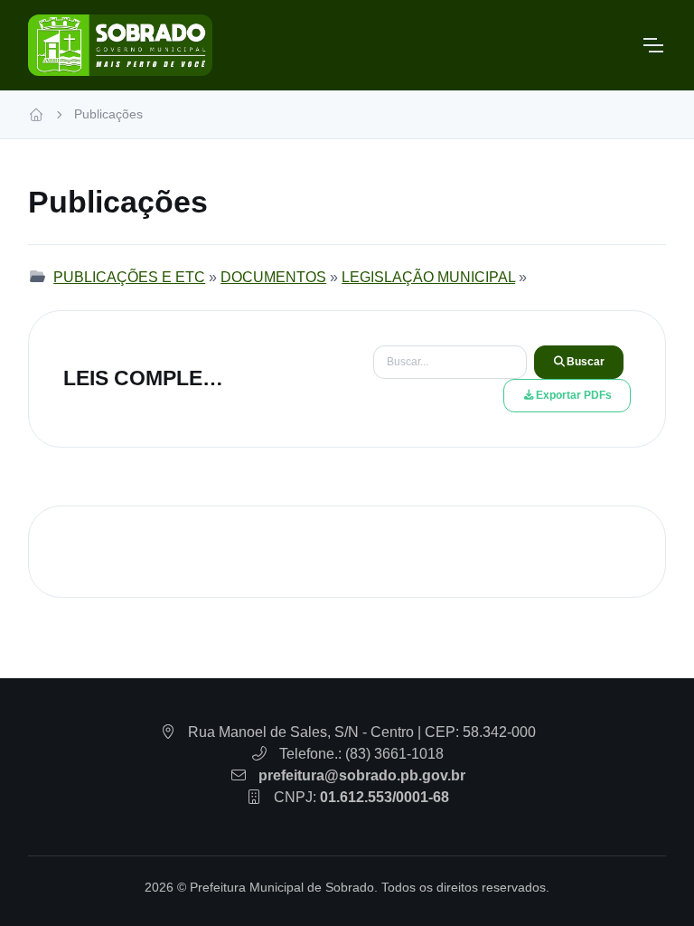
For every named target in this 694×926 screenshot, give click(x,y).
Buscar (586, 361)
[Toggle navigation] (652, 45)
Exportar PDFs (574, 395)
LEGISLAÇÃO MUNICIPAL (428, 277)
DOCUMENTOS (273, 277)
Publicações (108, 114)
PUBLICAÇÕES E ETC (129, 277)
